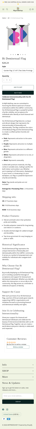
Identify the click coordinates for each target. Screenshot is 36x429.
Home (4, 18)
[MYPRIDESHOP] (18, 9)
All (8, 18)
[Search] (7, 9)
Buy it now (18, 93)
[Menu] (3, 9)
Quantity (5, 76)
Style (4, 67)
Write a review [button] (18, 347)
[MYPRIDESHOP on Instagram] (8, 409)
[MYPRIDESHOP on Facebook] (4, 409)
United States (10, 414)
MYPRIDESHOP (12, 425)
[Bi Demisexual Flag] (18, 36)
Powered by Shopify (25, 425)
